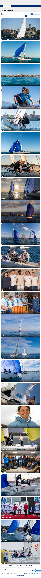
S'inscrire (39, 6)
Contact (5, 573)
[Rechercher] (10, 6)
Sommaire (15, 573)
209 (26, 565)
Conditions (8, 573)
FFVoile (35, 2)
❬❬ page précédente (10, 565)
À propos (2, 573)
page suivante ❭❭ (31, 565)
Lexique (11, 573)
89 (17, 565)
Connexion (35, 6)
